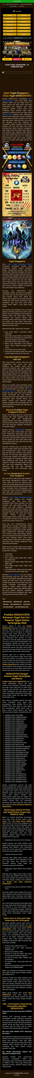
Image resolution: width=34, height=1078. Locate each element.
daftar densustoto (7, 601)
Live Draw (23, 15)
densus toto (26, 601)
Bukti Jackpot (23, 31)
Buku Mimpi (9, 31)
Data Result (24, 22)
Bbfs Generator (24, 25)
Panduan (23, 34)
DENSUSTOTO (19, 1073)
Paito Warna (9, 28)
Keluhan (10, 34)
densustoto (5, 604)
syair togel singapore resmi (21, 606)
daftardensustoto (17, 601)
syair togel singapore (8, 606)
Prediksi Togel (10, 18)
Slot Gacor (10, 25)
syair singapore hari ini (16, 604)
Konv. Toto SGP (24, 28)
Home (9, 15)
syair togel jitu (26, 604)
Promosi (24, 18)
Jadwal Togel (9, 22)
